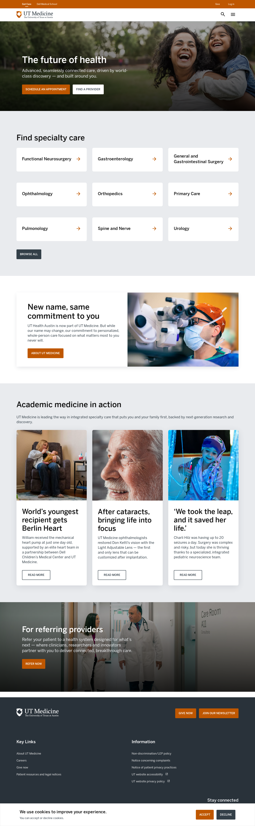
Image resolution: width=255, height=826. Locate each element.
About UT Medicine (45, 353)
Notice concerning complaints (151, 760)
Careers (21, 760)
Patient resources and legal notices (38, 774)
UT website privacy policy (160, 781)
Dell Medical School (47, 4)
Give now (34, 767)
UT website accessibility (159, 774)
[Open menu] (233, 15)
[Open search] (223, 14)
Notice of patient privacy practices (154, 767)
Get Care (26, 4)
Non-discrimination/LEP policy (151, 753)
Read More (36, 575)
